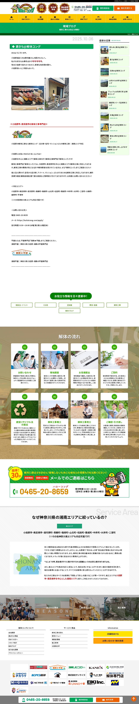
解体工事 (117, 305)
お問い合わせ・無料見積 (112, 640)
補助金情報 (113, 19)
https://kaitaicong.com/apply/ (30, 220)
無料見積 (109, 699)
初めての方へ (26, 19)
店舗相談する (113, 633)
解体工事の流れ (57, 632)
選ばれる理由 (55, 19)
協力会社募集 (13, 649)
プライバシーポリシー (15, 653)
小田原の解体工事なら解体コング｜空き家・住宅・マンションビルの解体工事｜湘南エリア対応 (47, 143)
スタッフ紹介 (12, 643)
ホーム (11, 19)
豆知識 (69, 305)
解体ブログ (84, 19)
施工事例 (98, 19)
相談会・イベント (22, 305)
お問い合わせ (127, 19)
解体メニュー (69, 19)
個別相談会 (83, 699)
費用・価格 (93, 305)
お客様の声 (56, 646)
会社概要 (41, 19)
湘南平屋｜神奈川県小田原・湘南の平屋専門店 (29, 261)
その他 (45, 305)
